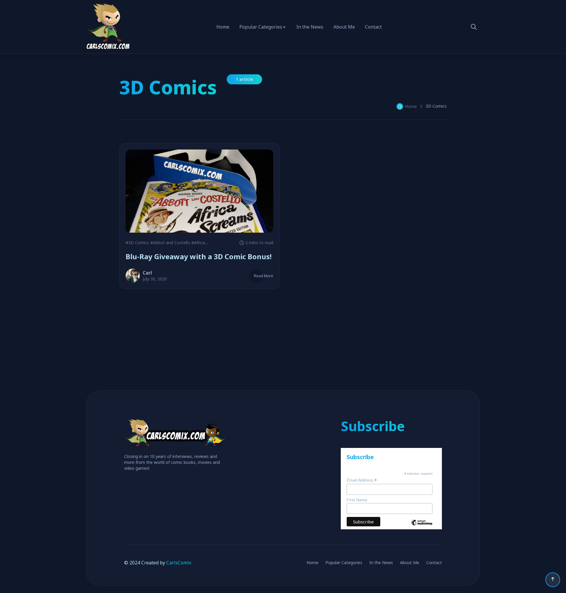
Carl (147, 273)
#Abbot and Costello (170, 242)
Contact (373, 27)
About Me (344, 27)
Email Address (362, 480)
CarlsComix (178, 562)
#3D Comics (137, 242)
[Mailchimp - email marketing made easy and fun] (421, 527)
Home (222, 27)
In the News (309, 27)
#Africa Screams (207, 242)
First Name (357, 499)
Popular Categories (260, 27)
